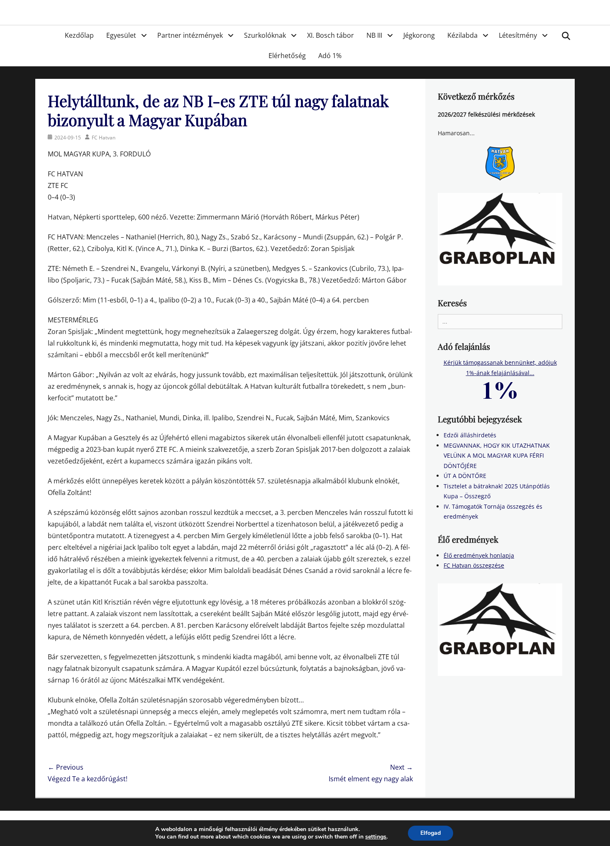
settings (375, 837)
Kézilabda (462, 35)
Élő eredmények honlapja (479, 555)
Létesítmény (518, 35)
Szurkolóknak (265, 35)
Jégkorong (419, 35)
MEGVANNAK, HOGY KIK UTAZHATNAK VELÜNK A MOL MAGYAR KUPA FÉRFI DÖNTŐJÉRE (497, 455)
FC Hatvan (103, 137)
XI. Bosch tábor (330, 35)
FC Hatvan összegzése (474, 565)
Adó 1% (330, 55)
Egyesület (121, 35)
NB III (374, 35)
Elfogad (430, 833)
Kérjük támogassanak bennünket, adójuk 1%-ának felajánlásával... (500, 367)
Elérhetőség (287, 55)
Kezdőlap (79, 35)
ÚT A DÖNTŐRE (465, 476)
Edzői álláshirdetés (470, 435)
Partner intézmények (190, 35)
